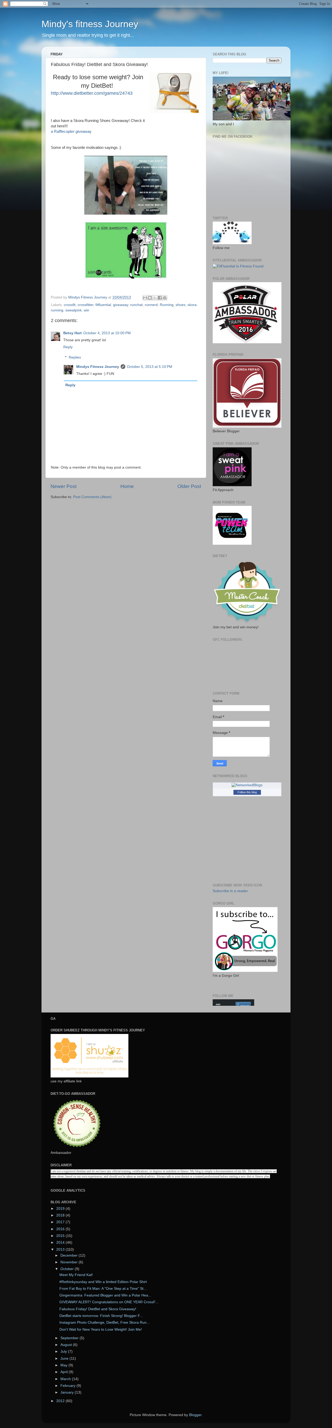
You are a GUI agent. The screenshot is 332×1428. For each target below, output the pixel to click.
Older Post (189, 486)
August (66, 1345)
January (67, 1392)
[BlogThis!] (150, 297)
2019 (61, 1209)
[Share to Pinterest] (164, 297)
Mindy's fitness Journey (90, 24)
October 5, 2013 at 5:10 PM (149, 367)
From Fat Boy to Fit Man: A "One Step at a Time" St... (103, 1289)
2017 (61, 1222)
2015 (61, 1236)
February (68, 1386)
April (64, 1372)
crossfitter (85, 305)
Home (127, 486)
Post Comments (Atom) (92, 497)
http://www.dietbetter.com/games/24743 (92, 93)
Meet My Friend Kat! (76, 1275)
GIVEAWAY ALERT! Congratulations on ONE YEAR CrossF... (108, 1302)
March (66, 1379)
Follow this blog (247, 792)
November (69, 1262)
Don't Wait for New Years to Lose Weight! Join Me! (100, 1329)
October (67, 1269)
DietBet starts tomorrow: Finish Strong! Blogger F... (101, 1316)
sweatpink (73, 310)
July (64, 1351)
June (65, 1358)
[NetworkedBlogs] (247, 785)
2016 (61, 1229)
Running (167, 305)
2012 (61, 1401)
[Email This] (145, 297)
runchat (136, 305)
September (70, 1338)
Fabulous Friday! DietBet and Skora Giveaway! (97, 1309)
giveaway (120, 305)
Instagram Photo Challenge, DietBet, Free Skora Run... (104, 1322)
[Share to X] (154, 297)
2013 (61, 1249)
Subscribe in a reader (230, 891)
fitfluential (103, 305)
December (69, 1255)
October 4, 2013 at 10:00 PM (107, 333)
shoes (180, 305)
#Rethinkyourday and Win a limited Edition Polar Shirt (103, 1282)
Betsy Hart (72, 333)
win (86, 310)
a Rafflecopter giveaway (71, 131)
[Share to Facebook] (159, 297)
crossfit (69, 305)
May (64, 1365)
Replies (75, 357)
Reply (68, 347)
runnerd (151, 305)
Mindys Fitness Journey (97, 367)
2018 (61, 1215)
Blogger (195, 1415)
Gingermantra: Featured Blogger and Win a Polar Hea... (105, 1295)
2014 (61, 1242)
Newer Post (64, 486)
